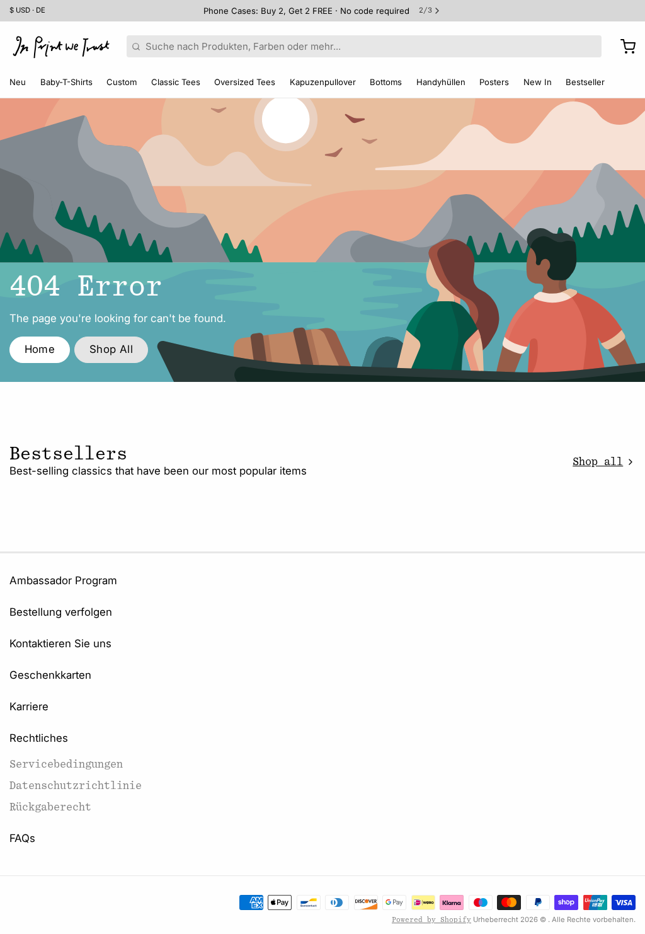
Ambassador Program (63, 580)
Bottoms (386, 82)
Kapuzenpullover (323, 82)
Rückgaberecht (50, 807)
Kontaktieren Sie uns (60, 643)
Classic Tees (175, 82)
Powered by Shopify (431, 919)
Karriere (29, 706)
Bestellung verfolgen (60, 612)
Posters (494, 82)
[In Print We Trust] (61, 46)
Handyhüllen (440, 82)
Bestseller (585, 82)
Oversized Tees (244, 82)
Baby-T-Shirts (66, 82)
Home (40, 349)
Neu (17, 82)
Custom (121, 82)
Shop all (598, 461)
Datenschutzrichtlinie (75, 785)
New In (537, 82)
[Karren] (623, 46)
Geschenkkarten (50, 675)
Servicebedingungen (66, 764)
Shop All (111, 349)
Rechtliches (38, 738)
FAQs (22, 838)
